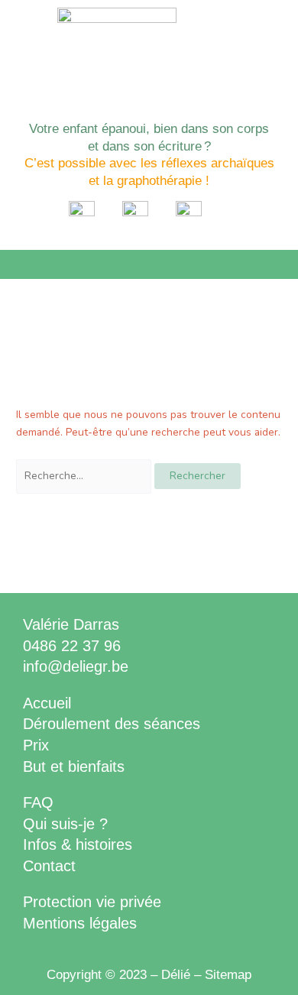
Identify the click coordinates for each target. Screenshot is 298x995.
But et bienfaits (74, 766)
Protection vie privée (92, 901)
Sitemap (228, 974)
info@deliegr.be (75, 666)
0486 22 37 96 (72, 645)
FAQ (38, 802)
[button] (149, 264)
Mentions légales (80, 923)
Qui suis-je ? (65, 823)
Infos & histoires (77, 844)
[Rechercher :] (85, 475)
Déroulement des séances (111, 723)
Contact (49, 865)
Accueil (47, 703)
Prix (36, 745)
